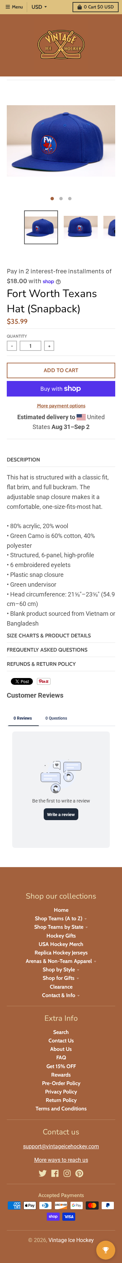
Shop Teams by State (58, 927)
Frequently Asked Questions (47, 650)
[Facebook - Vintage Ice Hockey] (55, 1173)
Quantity (17, 336)
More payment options (61, 406)
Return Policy (61, 1100)
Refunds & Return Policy (41, 664)
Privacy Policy (61, 1091)
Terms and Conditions (61, 1108)
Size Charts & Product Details (49, 635)
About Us (61, 1049)
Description (23, 459)
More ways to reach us (61, 1160)
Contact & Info (58, 995)
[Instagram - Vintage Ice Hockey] (67, 1173)
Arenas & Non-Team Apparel (59, 961)
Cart (99, 6)
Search (61, 1032)
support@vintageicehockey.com (61, 1146)
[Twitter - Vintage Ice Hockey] (43, 1173)
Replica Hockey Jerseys (61, 952)
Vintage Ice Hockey (71, 1240)
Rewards (61, 1075)
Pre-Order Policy (61, 1083)
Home (61, 910)
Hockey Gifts (61, 935)
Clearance (61, 987)
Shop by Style (59, 969)
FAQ (61, 1057)
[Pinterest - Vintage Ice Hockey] (79, 1173)
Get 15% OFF (61, 1066)
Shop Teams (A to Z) (58, 918)
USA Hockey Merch (61, 944)
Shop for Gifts (59, 978)
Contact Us (61, 1040)
